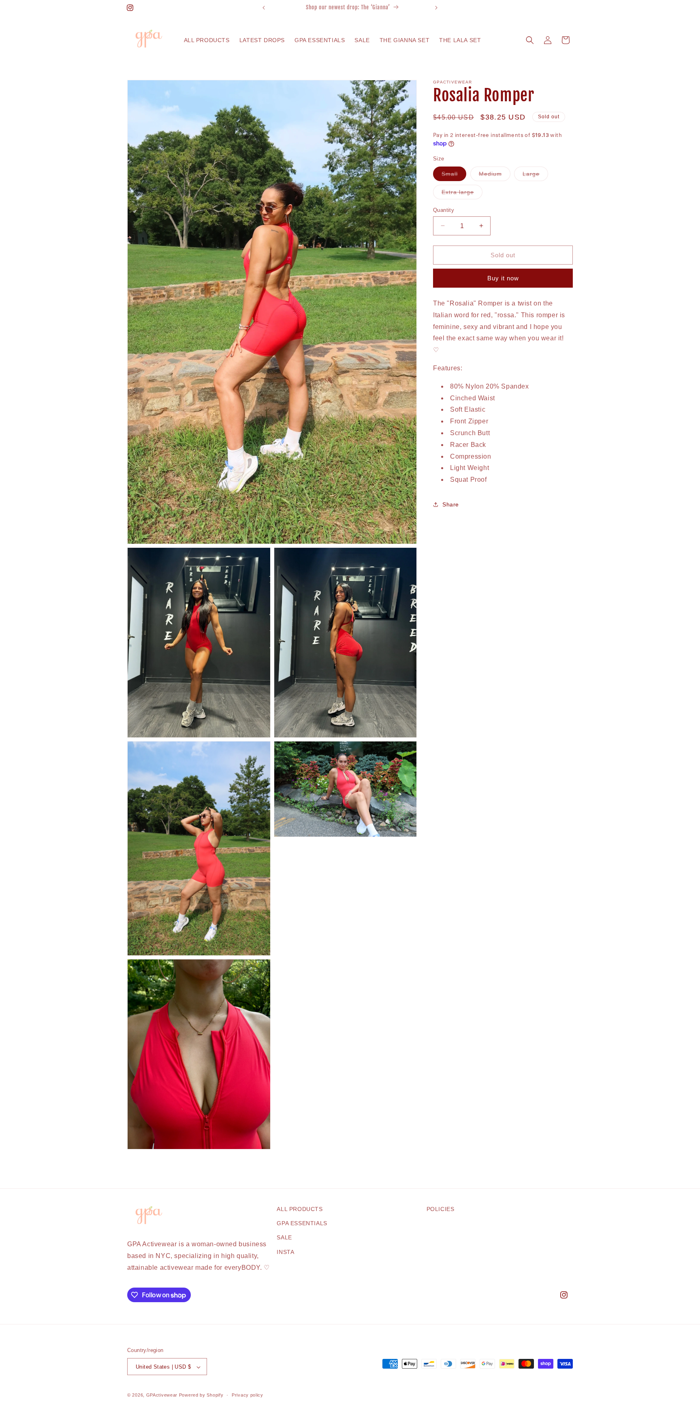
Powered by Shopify (201, 1395)
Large (535, 175)
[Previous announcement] (264, 7)
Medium (494, 175)
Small (454, 175)
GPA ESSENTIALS (302, 1223)
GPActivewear (162, 1395)
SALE (284, 1238)
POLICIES (441, 1209)
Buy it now (503, 277)
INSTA (285, 1252)
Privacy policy (247, 1395)
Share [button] (450, 504)
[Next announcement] (436, 7)
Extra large (462, 193)
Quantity (443, 210)
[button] (530, 40)
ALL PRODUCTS (299, 1209)
